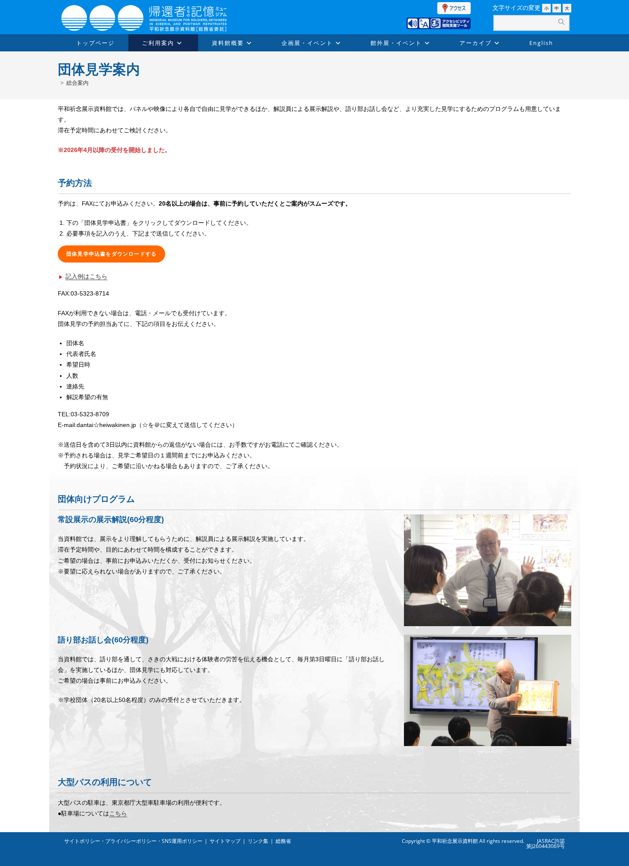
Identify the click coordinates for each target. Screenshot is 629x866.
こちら (118, 813)
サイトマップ (225, 841)
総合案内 (77, 83)
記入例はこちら (86, 276)
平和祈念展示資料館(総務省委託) (164, 9)
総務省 (283, 841)
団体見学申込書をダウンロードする (111, 254)
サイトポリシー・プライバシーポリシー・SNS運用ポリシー (133, 841)
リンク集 (258, 841)
